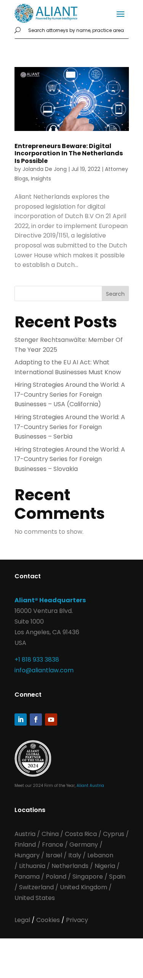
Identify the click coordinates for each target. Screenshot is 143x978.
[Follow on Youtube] (51, 719)
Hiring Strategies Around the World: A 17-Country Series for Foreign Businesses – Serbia (69, 427)
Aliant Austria (90, 785)
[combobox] (77, 30)
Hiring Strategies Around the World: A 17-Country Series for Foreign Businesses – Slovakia (69, 459)
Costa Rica (81, 834)
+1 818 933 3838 (36, 659)
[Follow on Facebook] (36, 719)
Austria (25, 834)
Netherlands (69, 866)
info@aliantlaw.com (44, 670)
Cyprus (113, 834)
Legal (23, 920)
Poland (56, 876)
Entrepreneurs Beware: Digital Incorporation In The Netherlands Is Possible (68, 153)
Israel (54, 855)
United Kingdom (83, 887)
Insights (41, 178)
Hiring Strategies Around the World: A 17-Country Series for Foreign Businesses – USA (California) (69, 394)
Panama (27, 876)
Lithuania (32, 866)
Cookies (48, 920)
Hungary (27, 855)
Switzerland (37, 887)
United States (34, 897)
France (52, 844)
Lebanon (100, 855)
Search (115, 294)
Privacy (77, 920)
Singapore (88, 876)
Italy (74, 855)
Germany (83, 844)
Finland (25, 844)
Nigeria (105, 866)
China (51, 834)
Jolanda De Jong (44, 169)
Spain (117, 876)
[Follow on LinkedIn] (20, 719)
